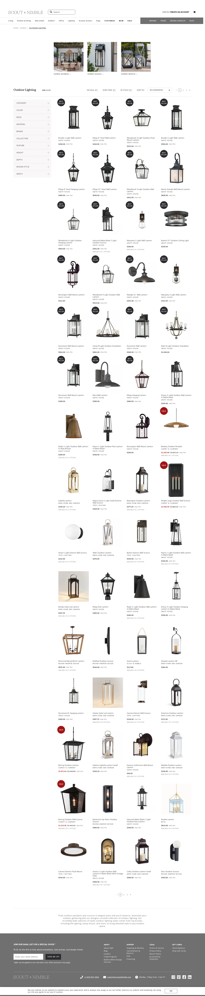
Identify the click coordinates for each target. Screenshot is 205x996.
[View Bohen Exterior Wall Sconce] (142, 532)
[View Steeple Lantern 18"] (176, 640)
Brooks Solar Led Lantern (68, 607)
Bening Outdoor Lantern (68, 765)
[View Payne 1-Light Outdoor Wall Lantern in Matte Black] (176, 532)
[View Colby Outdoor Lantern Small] (142, 851)
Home (16, 28)
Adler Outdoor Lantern (102, 553)
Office (61, 21)
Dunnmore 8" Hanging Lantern (71, 713)
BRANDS (152, 21)
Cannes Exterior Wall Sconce (139, 713)
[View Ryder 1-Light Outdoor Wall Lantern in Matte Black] (142, 586)
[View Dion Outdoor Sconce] (176, 851)
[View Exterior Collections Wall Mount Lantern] (142, 744)
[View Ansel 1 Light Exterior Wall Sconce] (73, 532)
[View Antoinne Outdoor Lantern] (176, 692)
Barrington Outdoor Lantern (138, 500)
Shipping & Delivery (135, 948)
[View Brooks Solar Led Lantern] (73, 586)
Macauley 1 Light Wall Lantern (139, 240)
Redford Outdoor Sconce (103, 661)
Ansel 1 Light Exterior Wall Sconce (72, 553)
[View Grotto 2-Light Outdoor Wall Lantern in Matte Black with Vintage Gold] (108, 851)
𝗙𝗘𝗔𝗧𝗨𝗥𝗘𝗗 (110, 21)
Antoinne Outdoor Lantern (172, 713)
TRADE (163, 21)
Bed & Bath (39, 21)
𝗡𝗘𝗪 (121, 21)
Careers (107, 953)
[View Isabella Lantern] (73, 480)
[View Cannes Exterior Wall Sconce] (142, 692)
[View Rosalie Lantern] (176, 799)
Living (10, 21)
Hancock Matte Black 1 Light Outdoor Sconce (104, 241)
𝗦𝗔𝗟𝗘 (129, 21)
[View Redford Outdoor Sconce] (108, 640)
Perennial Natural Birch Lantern (71, 661)
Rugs (98, 21)
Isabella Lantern (65, 500)
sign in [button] (165, 12)
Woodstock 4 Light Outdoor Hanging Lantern (70, 241)
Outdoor (51, 21)
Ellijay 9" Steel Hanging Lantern (71, 189)
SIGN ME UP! (53, 956)
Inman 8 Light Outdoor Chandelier (107, 346)
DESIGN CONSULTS (178, 21)
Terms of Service (156, 948)
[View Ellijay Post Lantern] (108, 586)
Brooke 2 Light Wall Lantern (172, 138)
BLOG (192, 21)
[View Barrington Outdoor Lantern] (142, 480)
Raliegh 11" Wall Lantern (137, 294)
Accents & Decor (85, 21)
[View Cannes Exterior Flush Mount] (73, 851)
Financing (131, 959)
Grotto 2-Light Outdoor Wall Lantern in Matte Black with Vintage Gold (108, 873)
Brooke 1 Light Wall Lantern (69, 138)
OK (171, 991)
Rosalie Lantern (167, 819)
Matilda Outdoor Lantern (171, 765)
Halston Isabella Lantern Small (105, 765)
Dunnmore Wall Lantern (136, 346)
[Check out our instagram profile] (173, 977)
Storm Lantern (133, 661)
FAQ (128, 956)
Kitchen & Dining (24, 21)
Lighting (71, 21)
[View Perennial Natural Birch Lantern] (73, 640)
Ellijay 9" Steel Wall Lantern (104, 138)
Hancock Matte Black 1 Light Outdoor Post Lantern (139, 820)
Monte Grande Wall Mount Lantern (175, 189)
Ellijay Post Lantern (100, 607)
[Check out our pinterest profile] (179, 977)
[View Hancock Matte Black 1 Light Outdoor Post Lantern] (142, 799)
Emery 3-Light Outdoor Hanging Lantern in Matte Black (174, 608)
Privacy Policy (155, 950)
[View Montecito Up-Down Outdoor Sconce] (108, 799)
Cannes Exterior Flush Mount (70, 871)
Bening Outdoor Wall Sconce (70, 819)
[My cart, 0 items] (194, 12)
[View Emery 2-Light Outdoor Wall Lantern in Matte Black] (176, 374)
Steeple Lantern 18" (169, 661)
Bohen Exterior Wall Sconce (138, 553)
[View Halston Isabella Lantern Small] (108, 744)
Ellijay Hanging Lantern (136, 395)
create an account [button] (179, 12)
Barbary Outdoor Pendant (171, 446)
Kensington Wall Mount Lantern (71, 294)
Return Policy (155, 953)
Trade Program (110, 956)
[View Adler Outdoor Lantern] (108, 532)
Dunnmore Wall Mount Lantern (71, 346)
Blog (106, 950)
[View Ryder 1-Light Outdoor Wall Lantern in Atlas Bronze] (73, 426)
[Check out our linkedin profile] (189, 977)
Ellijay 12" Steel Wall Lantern (105, 189)
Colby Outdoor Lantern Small (139, 871)
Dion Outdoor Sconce (170, 871)
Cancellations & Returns (133, 951)
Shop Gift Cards (179, 950)
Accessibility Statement (154, 957)
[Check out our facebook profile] (184, 977)
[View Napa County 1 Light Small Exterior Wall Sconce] (108, 480)
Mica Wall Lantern (100, 395)
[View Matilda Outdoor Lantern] (176, 744)
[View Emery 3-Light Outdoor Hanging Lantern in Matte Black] (176, 586)
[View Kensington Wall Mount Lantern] (142, 426)
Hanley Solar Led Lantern (103, 713)
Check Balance (178, 948)
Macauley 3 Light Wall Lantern (173, 294)
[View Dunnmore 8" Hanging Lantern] (73, 692)
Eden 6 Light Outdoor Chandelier (175, 346)
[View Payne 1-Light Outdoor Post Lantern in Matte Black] (108, 426)
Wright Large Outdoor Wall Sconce (175, 500)
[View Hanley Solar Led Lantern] (108, 692)
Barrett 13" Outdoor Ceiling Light (175, 240)
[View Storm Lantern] (142, 640)
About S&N (108, 948)
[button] (32, 102)
